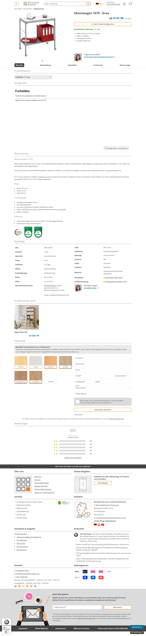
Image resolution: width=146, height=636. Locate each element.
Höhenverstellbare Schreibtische (29, 537)
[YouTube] (35, 586)
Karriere (37, 480)
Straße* (78, 376)
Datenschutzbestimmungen (86, 618)
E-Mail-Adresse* (60, 607)
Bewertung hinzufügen (73, 458)
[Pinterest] (31, 586)
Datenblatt (72, 65)
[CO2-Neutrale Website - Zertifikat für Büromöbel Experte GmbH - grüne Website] (64, 503)
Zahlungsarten (48, 492)
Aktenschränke (22, 547)
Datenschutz (61, 628)
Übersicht (19, 65)
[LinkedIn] (27, 586)
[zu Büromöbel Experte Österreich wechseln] (99, 525)
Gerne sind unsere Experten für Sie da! (98, 57)
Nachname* (80, 364)
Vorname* (79, 358)
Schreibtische (22, 540)
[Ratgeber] (15, 586)
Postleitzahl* (80, 382)
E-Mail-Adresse (81, 394)
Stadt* (97, 382)
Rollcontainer (22, 550)
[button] (67, 4)
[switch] (7, 632)
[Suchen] (88, 3)
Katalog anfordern (41, 486)
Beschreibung (45, 65)
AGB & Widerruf (41, 628)
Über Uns (37, 477)
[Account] (124, 3)
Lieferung (37, 492)
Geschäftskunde (113, 4)
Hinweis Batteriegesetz (42, 489)
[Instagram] (23, 586)
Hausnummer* (121, 376)
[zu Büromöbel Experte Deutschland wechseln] (95, 525)
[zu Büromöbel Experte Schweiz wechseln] (102, 525)
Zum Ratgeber (103, 483)
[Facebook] (19, 586)
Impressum (22, 628)
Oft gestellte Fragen (41, 483)
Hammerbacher (50, 285)
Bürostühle (21, 543)
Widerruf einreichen (81, 628)
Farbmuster (98, 65)
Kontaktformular (90, 288)
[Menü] (16, 4)
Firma (78, 370)
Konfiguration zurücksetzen (117, 148)
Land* (77, 386)
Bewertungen (125, 65)
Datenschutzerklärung (116, 419)
